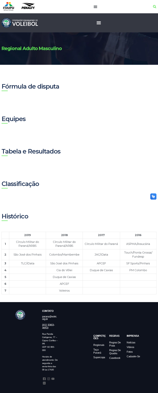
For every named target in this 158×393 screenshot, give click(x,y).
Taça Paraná (97, 351)
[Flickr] (44, 383)
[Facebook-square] (44, 379)
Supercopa (99, 357)
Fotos (130, 351)
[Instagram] (48, 379)
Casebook (114, 358)
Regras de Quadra (115, 352)
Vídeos (130, 347)
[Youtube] (53, 379)
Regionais (98, 345)
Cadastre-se (133, 356)
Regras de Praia (115, 344)
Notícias (131, 342)
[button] (95, 7)
